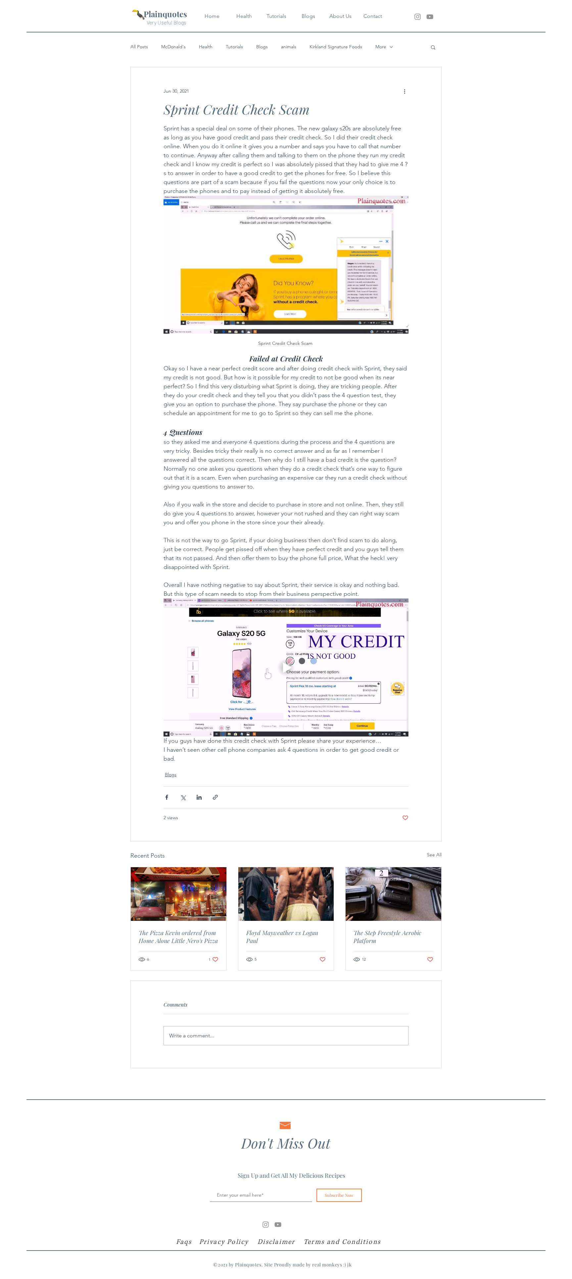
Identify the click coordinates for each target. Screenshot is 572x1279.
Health (206, 47)
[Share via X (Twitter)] (183, 797)
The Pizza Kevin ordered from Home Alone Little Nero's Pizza (178, 937)
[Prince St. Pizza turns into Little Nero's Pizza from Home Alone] (178, 894)
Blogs (262, 47)
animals (288, 47)
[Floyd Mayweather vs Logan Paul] (286, 894)
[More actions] (404, 91)
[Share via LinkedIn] (199, 797)
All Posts (139, 47)
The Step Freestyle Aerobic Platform (387, 937)
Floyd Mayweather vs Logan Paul (282, 937)
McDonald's (173, 47)
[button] (433, 47)
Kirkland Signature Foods (336, 47)
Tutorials (234, 47)
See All (434, 855)
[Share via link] (215, 797)
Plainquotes (165, 14)
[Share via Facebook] (167, 797)
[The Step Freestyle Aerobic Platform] (393, 894)
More (380, 47)
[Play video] (286, 667)
